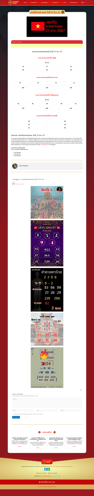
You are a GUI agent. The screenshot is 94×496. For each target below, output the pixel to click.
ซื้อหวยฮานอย (70, 466)
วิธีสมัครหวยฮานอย (73, 2)
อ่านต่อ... (19, 446)
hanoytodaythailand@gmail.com (46, 476)
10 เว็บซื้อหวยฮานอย (44, 144)
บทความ (64, 2)
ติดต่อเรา (83, 2)
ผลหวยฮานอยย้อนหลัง (16, 149)
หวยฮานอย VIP (55, 2)
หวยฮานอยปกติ (33, 2)
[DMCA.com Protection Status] (56, 476)
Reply (81, 389)
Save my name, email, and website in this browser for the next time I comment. (28, 414)
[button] (81, 42)
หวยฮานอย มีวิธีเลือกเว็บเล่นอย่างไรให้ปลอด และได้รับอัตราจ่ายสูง (38, 439)
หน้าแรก (25, 2)
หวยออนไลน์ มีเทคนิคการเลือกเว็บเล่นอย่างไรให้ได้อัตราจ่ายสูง (74, 438)
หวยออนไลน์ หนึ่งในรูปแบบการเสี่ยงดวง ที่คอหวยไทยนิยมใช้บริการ (56, 439)
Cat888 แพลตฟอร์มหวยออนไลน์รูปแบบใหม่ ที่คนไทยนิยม (19, 438)
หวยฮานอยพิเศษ (44, 2)
